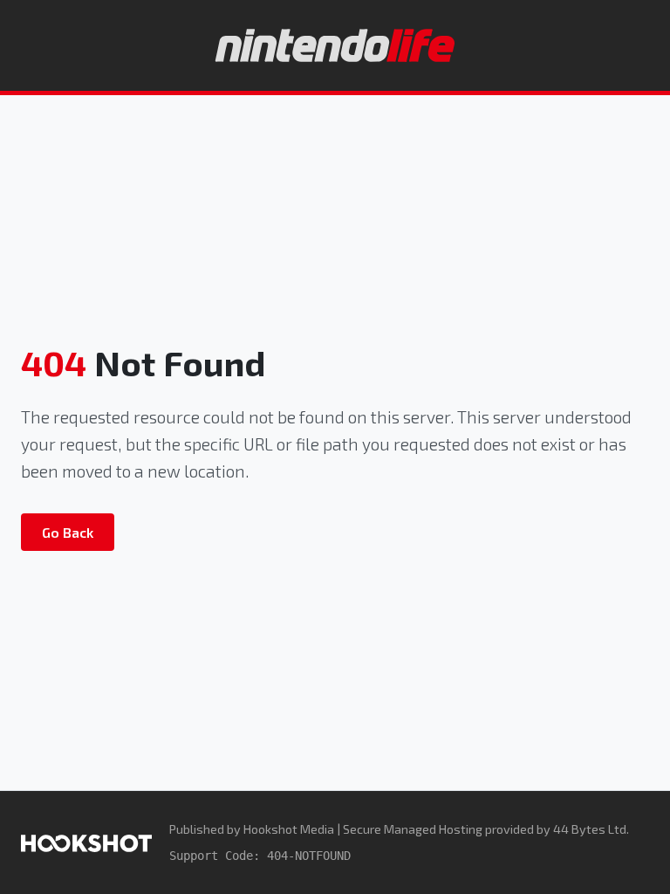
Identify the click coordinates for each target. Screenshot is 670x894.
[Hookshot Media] (86, 842)
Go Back (67, 532)
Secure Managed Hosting (412, 829)
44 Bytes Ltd (589, 829)
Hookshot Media (288, 829)
